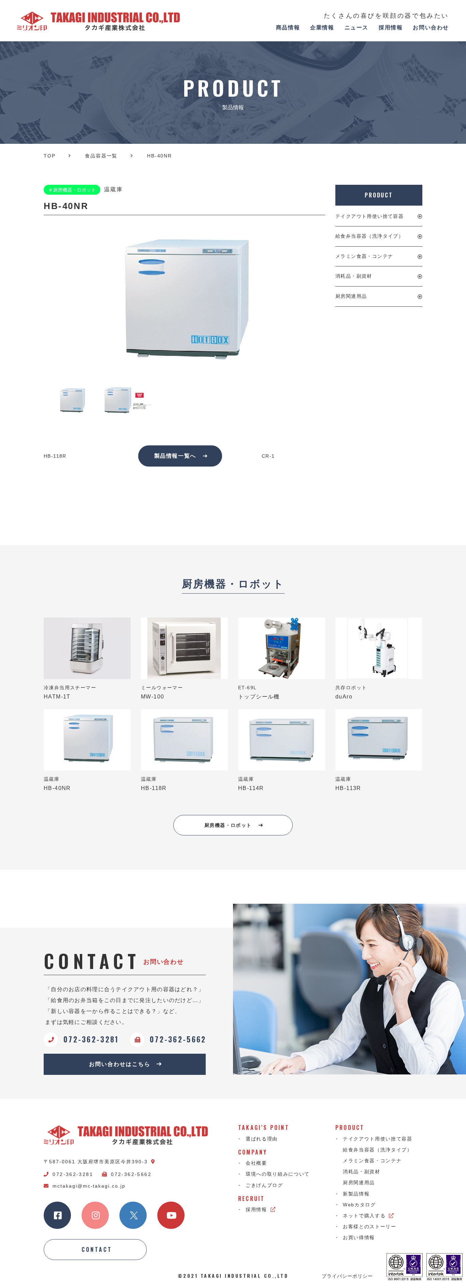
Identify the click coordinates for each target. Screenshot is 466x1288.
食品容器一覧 (101, 155)
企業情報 (322, 27)
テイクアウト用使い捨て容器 (369, 216)
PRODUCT (379, 195)
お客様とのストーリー (369, 1226)
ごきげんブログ (264, 1185)
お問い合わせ (431, 27)
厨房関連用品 (351, 296)
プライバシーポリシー (347, 1275)
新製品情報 (356, 1193)
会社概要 (256, 1163)
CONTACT (97, 1249)
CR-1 (268, 456)
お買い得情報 (359, 1237)
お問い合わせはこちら (119, 1064)
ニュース (356, 27)
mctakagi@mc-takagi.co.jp (89, 1186)
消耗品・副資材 (353, 276)
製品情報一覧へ (175, 456)
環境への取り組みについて (278, 1174)
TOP (49, 155)
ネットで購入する (364, 1215)
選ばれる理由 (262, 1138)
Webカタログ (359, 1204)
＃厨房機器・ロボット (72, 190)
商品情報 (288, 27)
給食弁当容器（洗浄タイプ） (369, 236)
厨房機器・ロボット (228, 825)
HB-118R (55, 456)
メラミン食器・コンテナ (364, 256)
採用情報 (391, 27)
